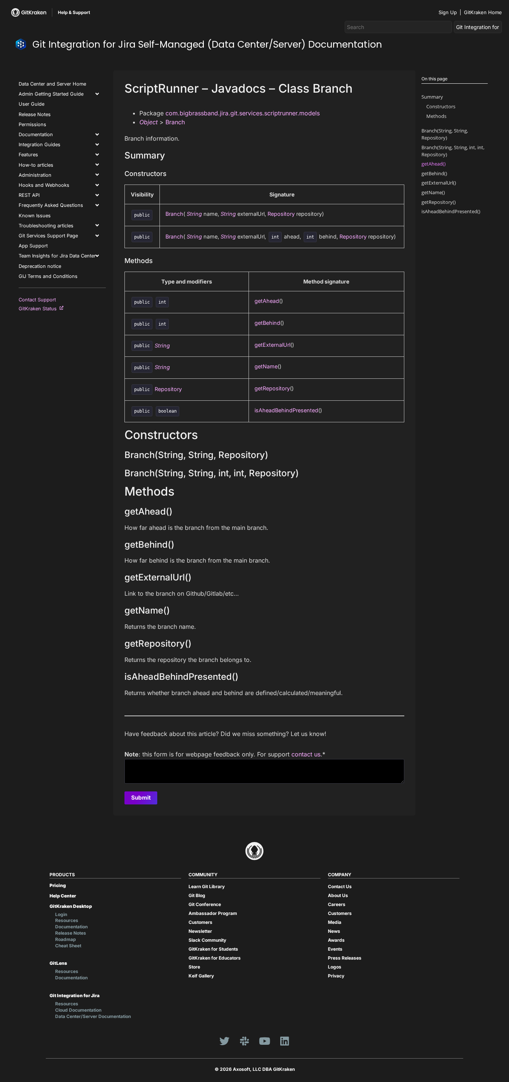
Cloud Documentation (78, 1010)
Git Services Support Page (48, 236)
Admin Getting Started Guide (51, 94)
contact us (305, 754)
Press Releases (344, 958)
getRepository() (438, 202)
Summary (432, 96)
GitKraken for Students (213, 949)
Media (334, 922)
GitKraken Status (39, 308)
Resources (66, 920)
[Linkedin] (285, 1041)
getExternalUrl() (438, 182)
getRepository (272, 388)
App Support (33, 246)
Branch (175, 122)
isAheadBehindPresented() (450, 211)
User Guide (31, 104)
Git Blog (197, 895)
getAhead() (433, 163)
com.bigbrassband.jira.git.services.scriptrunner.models (242, 113)
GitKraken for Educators (215, 958)
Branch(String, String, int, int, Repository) (452, 151)
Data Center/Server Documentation (93, 1016)
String (194, 214)
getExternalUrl (272, 345)
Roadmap (65, 939)
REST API (29, 195)
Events (335, 949)
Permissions (32, 124)
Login (61, 914)
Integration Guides (39, 144)
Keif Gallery (201, 976)
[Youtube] (265, 1041)
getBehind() (434, 173)
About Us (338, 895)
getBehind (267, 323)
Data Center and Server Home (52, 84)
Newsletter (200, 931)
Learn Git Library (207, 886)
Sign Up (448, 12)
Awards (336, 940)
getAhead (267, 301)
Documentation (36, 134)
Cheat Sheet (68, 945)
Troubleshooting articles (46, 225)
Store (194, 967)
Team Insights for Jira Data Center (57, 256)
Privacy (336, 976)
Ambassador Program (213, 913)
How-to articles (36, 165)
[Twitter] (224, 1041)
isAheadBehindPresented (286, 410)
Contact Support (37, 299)
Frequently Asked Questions (51, 205)
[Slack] (244, 1041)
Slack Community (207, 940)
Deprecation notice (40, 266)
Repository (281, 214)
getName (266, 366)
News (334, 931)
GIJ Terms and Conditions (48, 276)
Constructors (440, 106)
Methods (436, 116)
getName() (433, 192)
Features (28, 154)
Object (148, 122)
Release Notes (35, 114)
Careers (336, 904)
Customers (200, 922)
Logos (334, 967)
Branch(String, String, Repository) (444, 134)
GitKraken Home (483, 12)
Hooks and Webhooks (44, 185)
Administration (35, 175)
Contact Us (340, 886)
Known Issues (35, 215)
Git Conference (205, 904)
